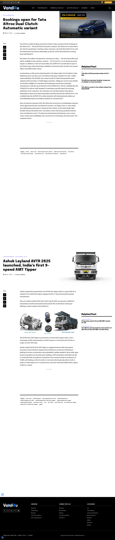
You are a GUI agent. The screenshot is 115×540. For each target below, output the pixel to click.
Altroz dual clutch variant (45, 151)
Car (4, 15)
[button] (109, 8)
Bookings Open (10, 15)
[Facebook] (4, 2)
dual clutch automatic (60, 151)
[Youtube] (18, 2)
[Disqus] (49, 174)
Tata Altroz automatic (26, 153)
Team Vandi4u (20, 33)
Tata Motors (63, 153)
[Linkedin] (11, 2)
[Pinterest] (4, 54)
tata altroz (71, 151)
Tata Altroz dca (39, 153)
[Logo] (11, 8)
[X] (15, 2)
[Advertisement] (49, 134)
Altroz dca (34, 151)
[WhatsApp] (4, 58)
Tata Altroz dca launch (51, 153)
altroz (27, 151)
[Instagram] (8, 2)
